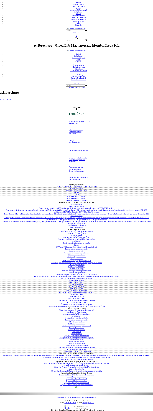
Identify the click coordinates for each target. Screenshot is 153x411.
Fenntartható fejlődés (78, 21)
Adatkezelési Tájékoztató (78, 10)
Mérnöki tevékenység (70, 357)
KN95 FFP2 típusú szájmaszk (76, 198)
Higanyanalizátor (108, 210)
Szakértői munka (94, 357)
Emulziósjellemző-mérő (76, 251)
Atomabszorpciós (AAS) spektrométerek (127, 210)
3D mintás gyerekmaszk (76, 188)
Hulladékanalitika (7, 221)
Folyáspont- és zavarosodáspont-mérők (76, 253)
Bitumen (76, 245)
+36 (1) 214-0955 (70, 403)
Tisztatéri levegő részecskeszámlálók (76, 345)
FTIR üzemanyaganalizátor (76, 255)
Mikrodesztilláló (90, 239)
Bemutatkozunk (78, 4)
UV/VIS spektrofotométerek (89, 212)
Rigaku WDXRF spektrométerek (76, 290)
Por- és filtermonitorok (23, 214)
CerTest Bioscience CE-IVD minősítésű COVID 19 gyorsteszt (76, 186)
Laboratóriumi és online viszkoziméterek (91, 306)
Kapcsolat (78, 25)
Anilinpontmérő (76, 235)
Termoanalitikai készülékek (76, 298)
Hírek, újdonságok (79, 6)
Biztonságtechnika (76, 204)
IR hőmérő (76, 194)
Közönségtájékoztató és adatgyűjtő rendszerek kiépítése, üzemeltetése (76, 367)
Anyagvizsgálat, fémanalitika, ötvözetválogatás (78, 178)
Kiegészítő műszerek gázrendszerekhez (128, 214)
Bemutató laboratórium (78, 19)
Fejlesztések (79, 8)
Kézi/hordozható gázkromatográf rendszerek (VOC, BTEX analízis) (92, 208)
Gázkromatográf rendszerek (76, 257)
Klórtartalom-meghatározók (76, 273)
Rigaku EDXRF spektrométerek (76, 379)
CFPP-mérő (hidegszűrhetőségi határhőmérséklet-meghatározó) (76, 247)
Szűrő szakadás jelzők (38, 214)
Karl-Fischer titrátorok (88, 300)
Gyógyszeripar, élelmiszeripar (78, 150)
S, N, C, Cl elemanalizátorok (97, 221)
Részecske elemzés (19, 355)
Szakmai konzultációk (76, 369)
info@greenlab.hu (88, 403)
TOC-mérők (147, 221)
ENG (78, 32)
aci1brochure (80, 87)
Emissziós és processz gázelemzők (82, 214)
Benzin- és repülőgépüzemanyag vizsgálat (76, 243)
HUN (75, 32)
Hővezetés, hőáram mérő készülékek (63, 263)
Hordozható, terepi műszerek (48, 208)
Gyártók (78, 23)
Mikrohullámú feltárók (95, 210)
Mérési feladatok (83, 357)
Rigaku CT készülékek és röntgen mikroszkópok (76, 385)
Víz (5, 218)
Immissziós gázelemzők (63, 214)
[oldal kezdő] (76, 34)
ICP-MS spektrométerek (72, 212)
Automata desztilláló (64, 239)
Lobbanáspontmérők (125, 221)
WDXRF (82, 274)
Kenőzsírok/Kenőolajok (76, 269)
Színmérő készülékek (76, 294)
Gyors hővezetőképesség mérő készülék (88, 263)
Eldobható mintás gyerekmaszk (76, 190)
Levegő (6, 214)
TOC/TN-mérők (49, 218)
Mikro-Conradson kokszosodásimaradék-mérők (76, 278)
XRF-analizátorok (64, 208)
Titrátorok (61, 300)
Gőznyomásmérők (76, 259)
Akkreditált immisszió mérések (53, 357)
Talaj (7, 210)
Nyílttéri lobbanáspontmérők (75, 276)
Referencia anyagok (76, 288)
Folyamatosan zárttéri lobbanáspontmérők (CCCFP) (102, 276)
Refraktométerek (76, 334)
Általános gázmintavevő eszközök (104, 214)
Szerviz (78, 14)
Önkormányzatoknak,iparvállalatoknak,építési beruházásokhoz (76, 169)
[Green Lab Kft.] (76, 36)
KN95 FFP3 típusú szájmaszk (76, 196)
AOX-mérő (58, 218)
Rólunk (78, 2)
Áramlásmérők (50, 214)
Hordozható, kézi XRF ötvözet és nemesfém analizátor (77, 375)
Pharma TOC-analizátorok (76, 330)
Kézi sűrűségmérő (74, 292)
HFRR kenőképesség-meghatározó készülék (76, 261)
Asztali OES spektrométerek (76, 377)
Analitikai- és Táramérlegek (76, 233)
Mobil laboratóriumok (76, 206)
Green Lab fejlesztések (78, 17)
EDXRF (76, 274)
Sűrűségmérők (63, 292)
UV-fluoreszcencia (91, 274)
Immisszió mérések (78, 16)
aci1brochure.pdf (5, 99)
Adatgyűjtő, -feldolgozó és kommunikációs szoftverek (76, 231)
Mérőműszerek (8, 355)
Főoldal (59, 397)
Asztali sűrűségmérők (87, 292)
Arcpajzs (76, 192)
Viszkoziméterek (53, 306)
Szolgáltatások (78, 12)
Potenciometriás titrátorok (72, 300)
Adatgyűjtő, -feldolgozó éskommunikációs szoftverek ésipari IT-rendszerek (76, 225)
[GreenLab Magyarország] (76, 28)
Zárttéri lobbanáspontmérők (57, 276)
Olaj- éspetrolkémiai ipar (74, 141)
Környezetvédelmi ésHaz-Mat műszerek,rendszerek (76, 131)
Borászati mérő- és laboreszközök (76, 318)
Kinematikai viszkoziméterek (68, 306)
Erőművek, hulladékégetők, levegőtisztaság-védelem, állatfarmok (78, 160)
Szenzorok (12, 214)
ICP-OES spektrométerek (64, 220)
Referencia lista (105, 357)
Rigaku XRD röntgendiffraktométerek (76, 336)
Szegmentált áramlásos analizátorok (21, 210)
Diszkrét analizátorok (40, 210)
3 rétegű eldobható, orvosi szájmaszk (76, 200)
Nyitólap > (72, 87)
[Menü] (76, 38)
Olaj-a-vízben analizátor (81, 218)
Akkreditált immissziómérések (53, 363)
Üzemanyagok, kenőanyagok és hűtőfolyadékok (76, 304)
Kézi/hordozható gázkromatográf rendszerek (61, 210)
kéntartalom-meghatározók (64, 274)
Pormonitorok (76, 332)
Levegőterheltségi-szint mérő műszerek (76, 365)
